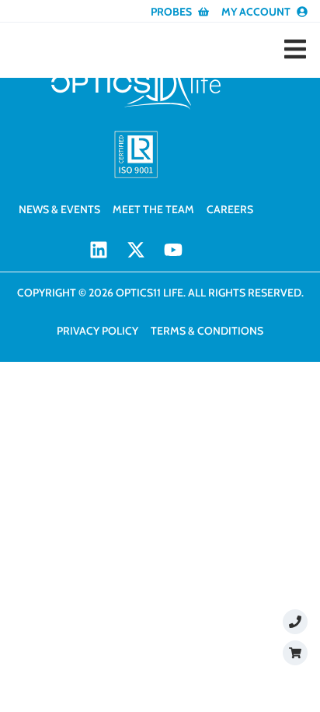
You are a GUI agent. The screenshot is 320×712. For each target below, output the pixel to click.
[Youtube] (173, 249)
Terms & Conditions (207, 331)
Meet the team (153, 209)
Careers (230, 209)
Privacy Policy (97, 331)
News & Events (59, 209)
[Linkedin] (98, 249)
